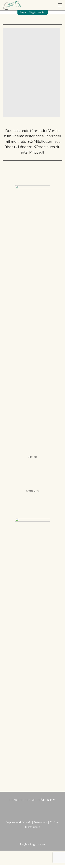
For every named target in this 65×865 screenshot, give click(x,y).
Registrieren (37, 844)
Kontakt (27, 822)
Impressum (12, 822)
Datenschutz (40, 822)
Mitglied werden (37, 12)
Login (23, 12)
